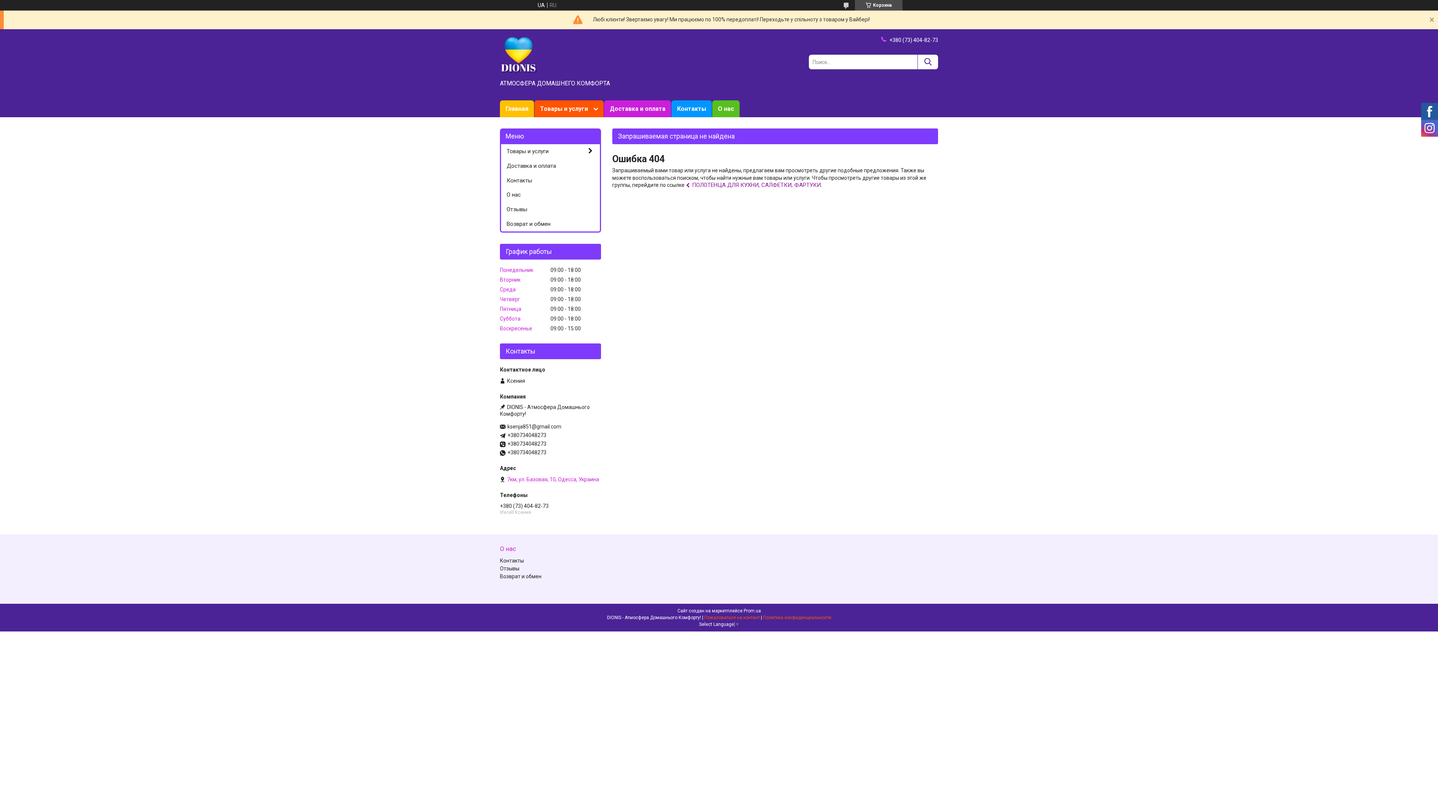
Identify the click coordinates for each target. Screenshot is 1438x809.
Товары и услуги (564, 108)
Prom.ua (752, 610)
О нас (726, 108)
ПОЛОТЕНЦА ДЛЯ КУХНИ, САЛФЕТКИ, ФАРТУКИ (756, 185)
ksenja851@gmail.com (534, 427)
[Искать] (927, 62)
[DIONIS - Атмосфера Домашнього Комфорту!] (518, 55)
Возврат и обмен (528, 224)
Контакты (691, 108)
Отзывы (517, 209)
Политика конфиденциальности (797, 617)
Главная (517, 108)
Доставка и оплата (637, 108)
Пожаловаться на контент (732, 617)
